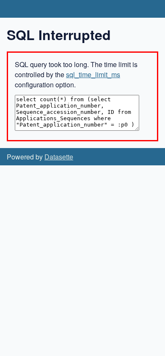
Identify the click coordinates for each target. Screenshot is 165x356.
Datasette (58, 157)
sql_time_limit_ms (93, 74)
